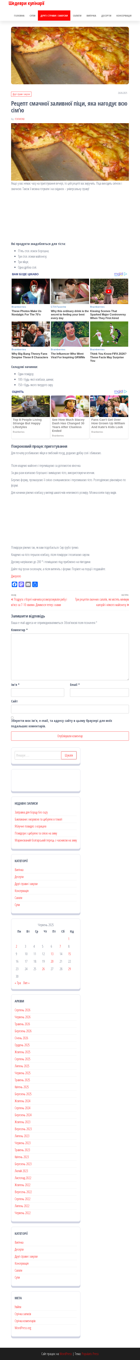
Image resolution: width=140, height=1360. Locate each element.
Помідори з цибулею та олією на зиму (36, 833)
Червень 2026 (23, 1017)
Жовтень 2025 (22, 1052)
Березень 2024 (23, 1115)
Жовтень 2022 (22, 1185)
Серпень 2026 (22, 1010)
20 (52, 961)
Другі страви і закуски (54, 15)
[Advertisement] (70, 217)
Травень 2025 (22, 1080)
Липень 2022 (22, 1206)
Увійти (18, 1307)
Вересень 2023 (23, 1129)
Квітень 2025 (22, 1087)
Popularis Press (90, 1353)
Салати (77, 15)
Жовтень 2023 (22, 1122)
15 (69, 954)
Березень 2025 (23, 1094)
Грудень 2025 (22, 1045)
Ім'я (15, 684)
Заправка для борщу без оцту (31, 812)
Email (75, 684)
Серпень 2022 (22, 1199)
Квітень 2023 (22, 1157)
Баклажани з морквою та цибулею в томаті (38, 819)
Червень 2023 (23, 1143)
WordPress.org (23, 1328)
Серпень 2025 (22, 1059)
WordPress (66, 1353)
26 (43, 969)
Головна (19, 15)
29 (69, 969)
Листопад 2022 (23, 1178)
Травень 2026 (22, 1024)
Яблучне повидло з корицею (30, 826)
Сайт (14, 701)
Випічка (91, 15)
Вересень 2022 (23, 1192)
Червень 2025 (23, 1073)
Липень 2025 (22, 1066)
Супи (32, 15)
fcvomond (20, 119)
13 (52, 954)
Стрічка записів (23, 1314)
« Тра (18, 983)
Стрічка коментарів (25, 1321)
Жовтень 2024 (22, 1101)
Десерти (106, 15)
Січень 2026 (21, 1038)
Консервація (123, 15)
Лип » (26, 983)
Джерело (16, 576)
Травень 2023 (22, 1150)
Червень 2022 (23, 1213)
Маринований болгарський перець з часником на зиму (46, 840)
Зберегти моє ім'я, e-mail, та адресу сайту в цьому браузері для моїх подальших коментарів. (61, 723)
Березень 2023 (23, 1164)
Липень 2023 (22, 1136)
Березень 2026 (23, 1031)
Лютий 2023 (21, 1171)
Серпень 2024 (22, 1108)
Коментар (19, 630)
